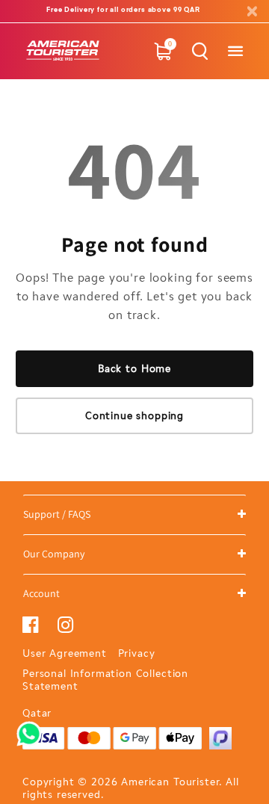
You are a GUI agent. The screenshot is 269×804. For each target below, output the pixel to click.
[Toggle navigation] (235, 51)
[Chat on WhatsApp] (29, 728)
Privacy (136, 653)
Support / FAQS (56, 514)
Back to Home (134, 368)
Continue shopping (134, 415)
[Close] (251, 11)
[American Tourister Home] (63, 51)
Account (41, 593)
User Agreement (64, 653)
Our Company (53, 553)
